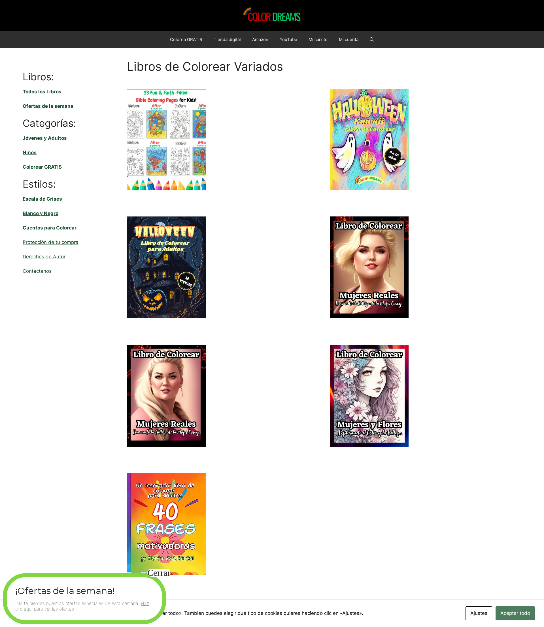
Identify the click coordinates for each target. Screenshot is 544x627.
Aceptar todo (515, 613)
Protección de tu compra (50, 242)
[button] (372, 39)
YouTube (288, 39)
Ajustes (478, 613)
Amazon (260, 39)
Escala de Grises (42, 199)
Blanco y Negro (40, 213)
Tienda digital (227, 39)
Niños (30, 152)
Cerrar (159, 573)
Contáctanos (37, 271)
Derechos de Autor (44, 256)
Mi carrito (318, 39)
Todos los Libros (42, 92)
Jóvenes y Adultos (45, 138)
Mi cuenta (348, 39)
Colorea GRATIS (186, 39)
